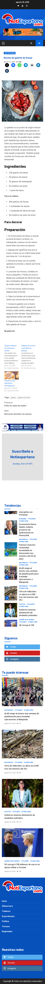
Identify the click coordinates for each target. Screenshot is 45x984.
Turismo (6, 926)
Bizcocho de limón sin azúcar (18, 412)
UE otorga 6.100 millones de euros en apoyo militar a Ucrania (22, 842)
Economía (23, 519)
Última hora (23, 521)
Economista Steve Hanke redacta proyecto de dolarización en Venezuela (10, 527)
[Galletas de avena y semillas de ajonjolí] (29, 356)
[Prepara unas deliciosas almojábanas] (11, 375)
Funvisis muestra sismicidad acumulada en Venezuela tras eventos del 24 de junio (10, 549)
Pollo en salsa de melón (15, 404)
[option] (22, 528)
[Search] (31, 43)
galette (13, 398)
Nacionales (23, 539)
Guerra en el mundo (27, 619)
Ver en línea (39, 43)
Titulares (32, 519)
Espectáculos (8, 916)
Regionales (7, 931)
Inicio (4, 901)
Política (22, 604)
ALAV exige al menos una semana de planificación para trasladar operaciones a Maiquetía (10, 573)
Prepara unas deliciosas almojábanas (9, 383)
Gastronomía (9, 53)
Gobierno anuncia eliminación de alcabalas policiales (10, 610)
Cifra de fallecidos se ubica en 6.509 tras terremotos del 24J (10, 593)
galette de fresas (24, 398)
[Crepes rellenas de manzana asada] (12, 356)
